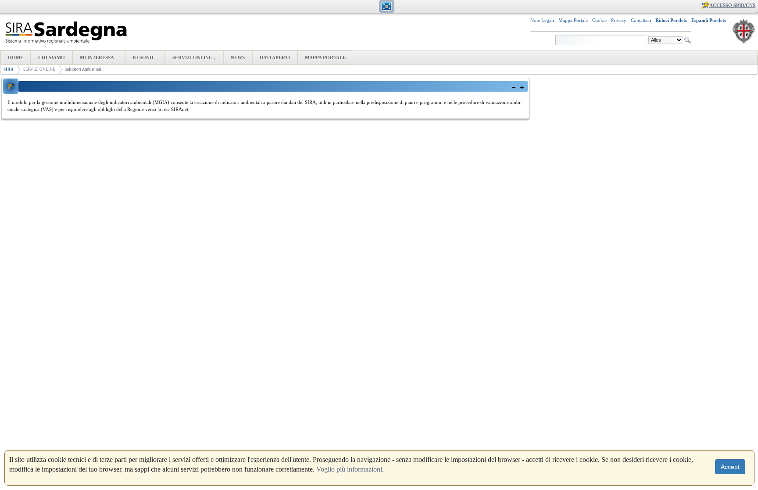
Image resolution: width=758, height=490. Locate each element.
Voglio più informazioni (349, 469)
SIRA (9, 69)
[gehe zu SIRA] (66, 32)
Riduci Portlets (671, 20)
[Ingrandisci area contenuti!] (386, 10)
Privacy (618, 20)
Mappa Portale (573, 20)
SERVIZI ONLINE (39, 69)
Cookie (599, 20)
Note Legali (542, 20)
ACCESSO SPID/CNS (732, 5)
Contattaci (641, 20)
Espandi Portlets (708, 20)
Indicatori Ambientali (82, 69)
